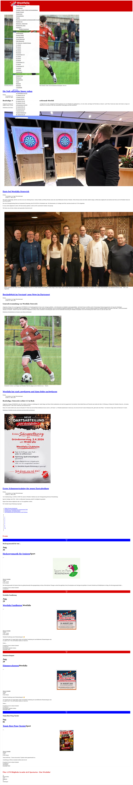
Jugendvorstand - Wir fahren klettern (12, 510)
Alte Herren (18, 70)
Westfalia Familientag (13, 605)
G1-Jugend (18, 68)
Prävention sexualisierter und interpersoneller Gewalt (27, 19)
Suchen (12, 117)
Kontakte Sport (19, 76)
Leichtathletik (19, 87)
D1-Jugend (18, 50)
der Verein (15, 4)
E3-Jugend (18, 60)
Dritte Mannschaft (20, 41)
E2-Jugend (18, 58)
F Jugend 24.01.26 (20, 110)
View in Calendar (6, 579)
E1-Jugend (18, 56)
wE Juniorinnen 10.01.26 (21, 93)
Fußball (14, 31)
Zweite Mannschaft (20, 39)
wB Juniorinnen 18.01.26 (21, 105)
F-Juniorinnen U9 (20, 66)
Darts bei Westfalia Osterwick (16, 191)
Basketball (18, 83)
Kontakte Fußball (20, 35)
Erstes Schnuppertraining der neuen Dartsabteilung (26, 488)
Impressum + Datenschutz (21, 23)
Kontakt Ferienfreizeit (24, 29)
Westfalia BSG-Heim (20, 25)
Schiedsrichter (19, 72)
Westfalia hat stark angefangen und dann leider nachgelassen (30, 391)
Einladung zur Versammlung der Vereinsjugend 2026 (16, 509)
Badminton (18, 85)
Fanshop (18, 17)
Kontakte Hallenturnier (21, 112)
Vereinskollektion (20, 16)
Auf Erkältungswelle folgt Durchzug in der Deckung (16, 512)
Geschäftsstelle (19, 8)
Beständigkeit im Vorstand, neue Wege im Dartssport (26, 294)
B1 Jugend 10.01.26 (20, 114)
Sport (14, 74)
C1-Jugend (18, 48)
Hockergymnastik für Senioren (16, 554)
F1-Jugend (18, 64)
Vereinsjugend (19, 14)
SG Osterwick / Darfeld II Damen (23, 43)
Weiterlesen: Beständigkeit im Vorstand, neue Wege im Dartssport (17, 312)
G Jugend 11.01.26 (20, 97)
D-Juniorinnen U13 (20, 54)
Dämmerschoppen (11, 665)
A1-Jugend (18, 45)
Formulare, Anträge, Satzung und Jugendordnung (27, 10)
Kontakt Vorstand (20, 12)
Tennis (17, 81)
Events (14, 91)
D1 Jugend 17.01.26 (20, 103)
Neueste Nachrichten (20, 6)
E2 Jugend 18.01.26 (20, 107)
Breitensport (18, 77)
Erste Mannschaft (20, 37)
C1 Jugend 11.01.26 (20, 95)
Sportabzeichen (19, 79)
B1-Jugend (18, 46)
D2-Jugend (18, 52)
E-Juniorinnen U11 (20, 62)
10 (5, 528)
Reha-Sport (15, 89)
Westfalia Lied (19, 21)
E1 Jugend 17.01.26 (20, 101)
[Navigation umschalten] (10, 2)
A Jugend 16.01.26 (20, 99)
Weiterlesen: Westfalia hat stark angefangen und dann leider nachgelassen (19, 410)
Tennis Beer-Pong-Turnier (14, 726)
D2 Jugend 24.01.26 (20, 108)
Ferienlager (18, 27)
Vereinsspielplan (19, 33)
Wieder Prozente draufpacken (10, 508)
